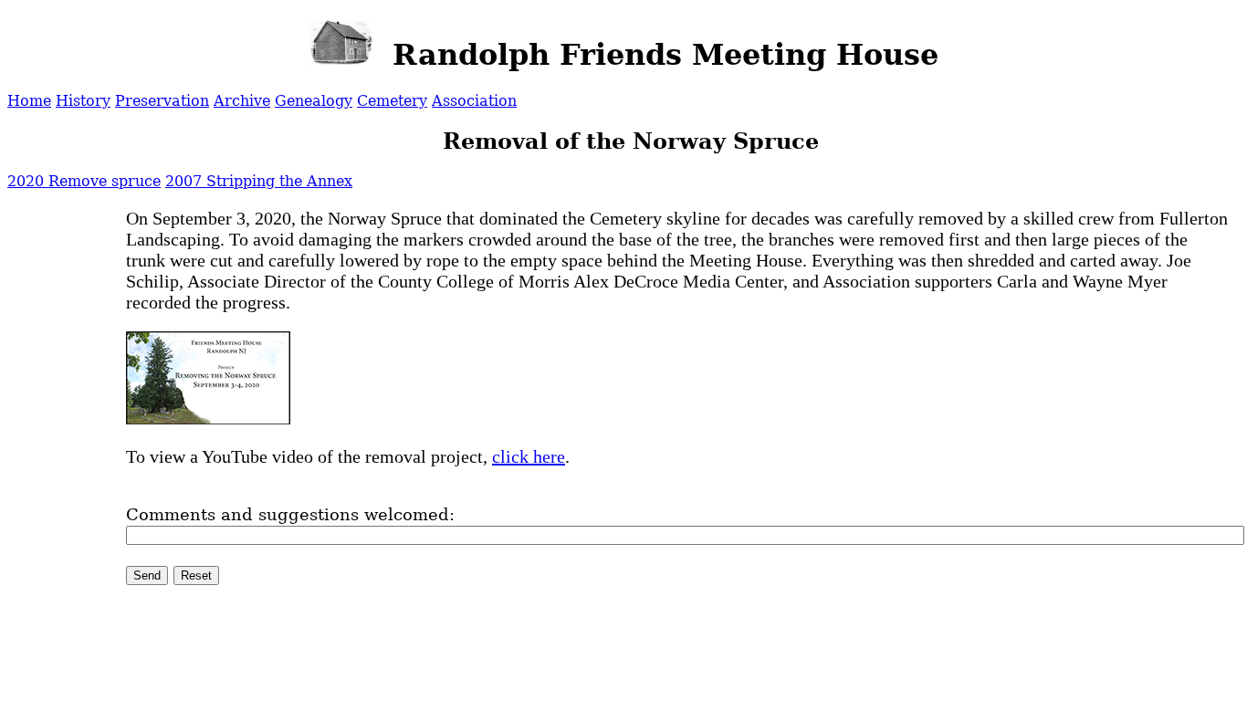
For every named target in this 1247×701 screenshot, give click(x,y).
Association (474, 101)
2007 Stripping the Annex (258, 181)
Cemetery (392, 101)
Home (29, 101)
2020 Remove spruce (84, 181)
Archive (242, 101)
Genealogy (313, 101)
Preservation (162, 101)
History (83, 101)
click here (528, 456)
